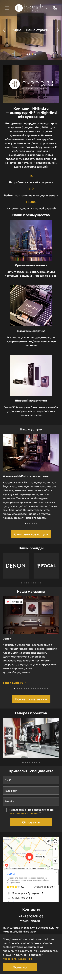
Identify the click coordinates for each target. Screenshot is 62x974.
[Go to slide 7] (28, 688)
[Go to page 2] (24, 582)
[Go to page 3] (26, 582)
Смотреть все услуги (31, 534)
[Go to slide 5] (34, 523)
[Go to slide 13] (42, 688)
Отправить (31, 822)
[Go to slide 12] (40, 688)
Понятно (20, 967)
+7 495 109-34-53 (31, 916)
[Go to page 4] (28, 582)
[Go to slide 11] (38, 688)
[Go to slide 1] (25, 523)
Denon (7, 638)
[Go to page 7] (35, 582)
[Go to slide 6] (36, 523)
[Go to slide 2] (27, 523)
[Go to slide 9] (33, 688)
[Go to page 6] (33, 582)
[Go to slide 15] (47, 688)
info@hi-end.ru (29, 921)
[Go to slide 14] (44, 688)
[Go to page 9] (40, 582)
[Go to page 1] (21, 582)
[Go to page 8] (38, 582)
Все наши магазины (31, 699)
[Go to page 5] (31, 582)
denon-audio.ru (13, 682)
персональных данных (24, 813)
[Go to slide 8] (31, 688)
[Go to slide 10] (35, 688)
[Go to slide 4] (32, 523)
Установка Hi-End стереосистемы (25, 476)
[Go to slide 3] (29, 523)
